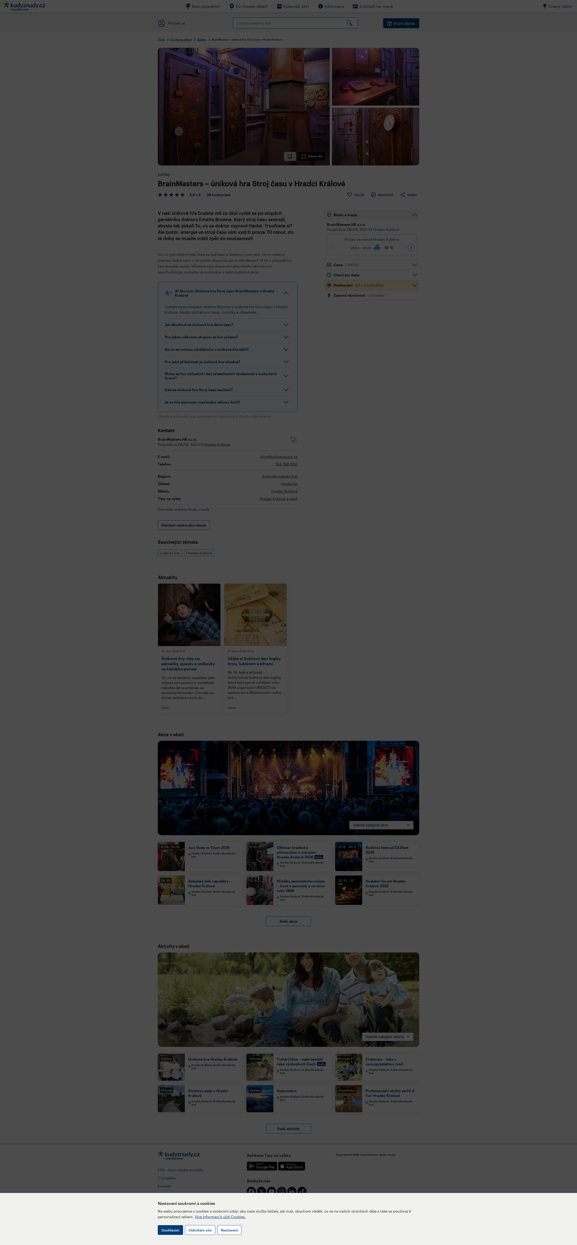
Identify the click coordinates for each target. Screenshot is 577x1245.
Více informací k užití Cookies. (220, 1217)
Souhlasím (170, 1230)
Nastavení (229, 1230)
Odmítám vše (200, 1230)
